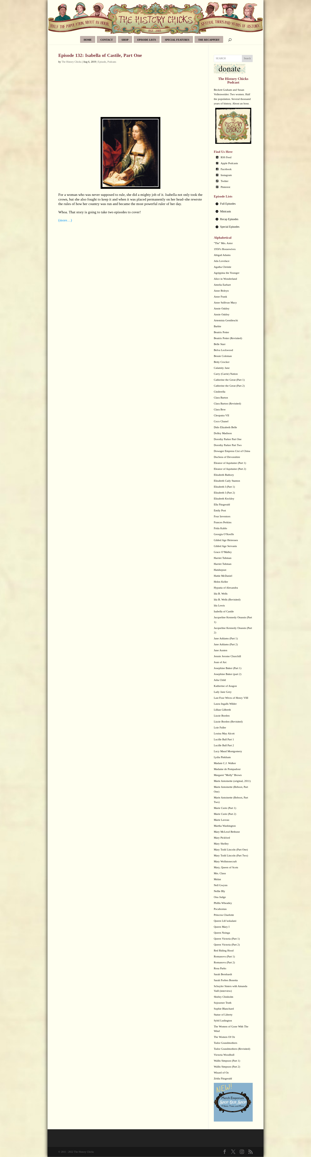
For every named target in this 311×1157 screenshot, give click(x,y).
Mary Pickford (222, 837)
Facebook (226, 169)
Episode (102, 61)
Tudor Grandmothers (225, 1042)
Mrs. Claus (220, 873)
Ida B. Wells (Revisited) (227, 599)
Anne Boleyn (221, 290)
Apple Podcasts (229, 163)
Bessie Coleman (223, 356)
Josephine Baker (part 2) (227, 674)
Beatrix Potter (221, 332)
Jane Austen (220, 650)
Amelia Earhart (222, 284)
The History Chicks (71, 61)
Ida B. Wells (220, 593)
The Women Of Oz (224, 1037)
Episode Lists (146, 40)
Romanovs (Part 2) (224, 962)
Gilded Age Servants (225, 546)
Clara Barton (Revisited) (227, 403)
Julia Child (220, 680)
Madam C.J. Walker (225, 763)
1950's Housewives (225, 249)
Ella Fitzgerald (222, 504)
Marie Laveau (221, 819)
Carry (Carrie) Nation (226, 373)
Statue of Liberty (223, 1014)
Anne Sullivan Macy (225, 302)
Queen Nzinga (222, 932)
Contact (106, 40)
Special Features (177, 40)
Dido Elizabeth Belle (225, 427)
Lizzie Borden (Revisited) (228, 721)
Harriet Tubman (222, 558)
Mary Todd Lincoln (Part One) (231, 849)
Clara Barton (221, 397)
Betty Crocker (221, 362)
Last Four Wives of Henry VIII (231, 697)
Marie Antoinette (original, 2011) (232, 781)
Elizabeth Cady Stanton (227, 480)
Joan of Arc (220, 662)
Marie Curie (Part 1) (225, 808)
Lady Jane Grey (223, 691)
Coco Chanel (221, 421)
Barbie (217, 326)
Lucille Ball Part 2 (224, 745)
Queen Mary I (221, 926)
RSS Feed (226, 157)
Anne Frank (220, 296)
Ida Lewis (219, 605)
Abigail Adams (222, 255)
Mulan (217, 879)
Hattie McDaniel (223, 575)
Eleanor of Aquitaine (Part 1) (230, 463)
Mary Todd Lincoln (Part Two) (231, 855)
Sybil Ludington (223, 1020)
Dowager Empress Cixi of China (232, 451)
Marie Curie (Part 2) (225, 813)
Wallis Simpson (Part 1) (227, 1060)
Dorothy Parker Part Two (228, 445)
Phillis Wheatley (223, 903)
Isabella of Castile (224, 611)
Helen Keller (221, 581)
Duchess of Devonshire (227, 457)
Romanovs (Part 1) (224, 956)
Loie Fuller (220, 727)
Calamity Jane (222, 367)
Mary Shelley (221, 843)
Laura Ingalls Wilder (225, 703)
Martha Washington (225, 825)
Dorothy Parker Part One (228, 439)
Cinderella (219, 391)
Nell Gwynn (220, 885)
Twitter (224, 181)
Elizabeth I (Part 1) (224, 486)
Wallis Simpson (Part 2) (227, 1066)
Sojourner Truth (222, 1002)
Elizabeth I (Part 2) (224, 492)
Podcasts (111, 61)
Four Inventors (222, 516)
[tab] (233, 204)
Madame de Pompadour (227, 769)
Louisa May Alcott (224, 733)
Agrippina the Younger (226, 272)
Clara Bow (220, 409)
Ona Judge (220, 897)
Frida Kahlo (220, 528)
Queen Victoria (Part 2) (227, 944)
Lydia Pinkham (222, 757)
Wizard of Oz (221, 1072)
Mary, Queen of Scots (226, 867)
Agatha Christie (222, 266)
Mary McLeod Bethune (227, 831)
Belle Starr (220, 344)
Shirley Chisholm (223, 996)
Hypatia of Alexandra (226, 587)
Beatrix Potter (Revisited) (228, 338)
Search (247, 58)
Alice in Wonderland (225, 278)
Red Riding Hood (224, 950)
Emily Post (220, 510)
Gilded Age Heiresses (226, 540)
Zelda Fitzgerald (223, 1078)
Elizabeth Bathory (224, 474)
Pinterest (225, 187)
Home (88, 40)
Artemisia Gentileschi (226, 320)
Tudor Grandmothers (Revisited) (232, 1048)
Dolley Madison (223, 433)
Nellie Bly (219, 891)
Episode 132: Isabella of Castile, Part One (100, 55)
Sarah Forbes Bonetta (226, 980)
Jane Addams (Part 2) (226, 644)
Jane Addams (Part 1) (226, 638)
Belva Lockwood (223, 350)
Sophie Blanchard (224, 1008)
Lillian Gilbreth (222, 709)
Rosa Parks (220, 968)
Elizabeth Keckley (224, 498)
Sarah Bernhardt (223, 974)
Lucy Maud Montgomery (228, 751)
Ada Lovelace (221, 261)
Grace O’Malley (223, 552)
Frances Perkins (222, 522)
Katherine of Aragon (225, 686)
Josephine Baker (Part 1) (227, 668)
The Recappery (209, 40)
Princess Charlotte (224, 914)
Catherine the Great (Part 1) (229, 379)
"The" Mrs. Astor (223, 243)
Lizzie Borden (222, 715)
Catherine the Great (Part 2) (229, 385)
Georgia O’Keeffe (224, 534)
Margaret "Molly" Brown (228, 775)
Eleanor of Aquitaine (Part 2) (230, 468)
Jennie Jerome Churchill (227, 656)
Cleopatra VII (221, 415)
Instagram (226, 175)
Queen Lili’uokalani (225, 920)
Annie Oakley (221, 308)
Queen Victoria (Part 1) (227, 938)
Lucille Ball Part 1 (224, 739)
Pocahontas (220, 909)
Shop (125, 40)
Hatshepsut (220, 569)
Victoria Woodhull (224, 1054)
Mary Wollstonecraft (225, 861)
